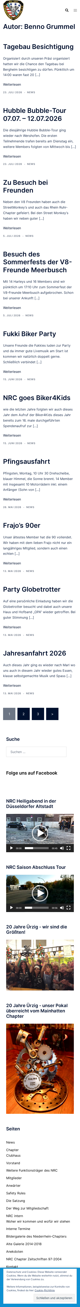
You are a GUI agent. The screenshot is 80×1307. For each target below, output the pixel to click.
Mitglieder (14, 1178)
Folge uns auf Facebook (31, 773)
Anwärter (13, 1185)
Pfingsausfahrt (26, 461)
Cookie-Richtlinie (45, 1290)
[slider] (37, 848)
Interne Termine (18, 1229)
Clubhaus (13, 1155)
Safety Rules (15, 1193)
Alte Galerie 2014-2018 (24, 1244)
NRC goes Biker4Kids (37, 398)
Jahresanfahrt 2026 (34, 653)
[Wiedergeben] (11, 848)
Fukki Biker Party (29, 334)
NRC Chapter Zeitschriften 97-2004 (34, 1259)
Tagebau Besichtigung (38, 47)
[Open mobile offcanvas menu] (75, 10)
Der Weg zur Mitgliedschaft (27, 1208)
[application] (40, 833)
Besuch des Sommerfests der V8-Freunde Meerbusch (37, 262)
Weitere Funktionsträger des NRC (32, 1170)
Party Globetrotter (32, 589)
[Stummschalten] (62, 848)
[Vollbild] (68, 848)
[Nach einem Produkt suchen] (67, 10)
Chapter (12, 1150)
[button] (40, 833)
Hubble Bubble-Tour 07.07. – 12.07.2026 (34, 114)
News (31, 92)
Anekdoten (14, 1251)
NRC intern (14, 1216)
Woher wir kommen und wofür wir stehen (38, 1221)
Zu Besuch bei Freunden (25, 186)
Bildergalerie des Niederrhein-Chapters (36, 1236)
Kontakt (12, 1267)
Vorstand (13, 1163)
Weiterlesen (12, 84)
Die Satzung (15, 1201)
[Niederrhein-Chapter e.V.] (13, 10)
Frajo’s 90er (21, 525)
